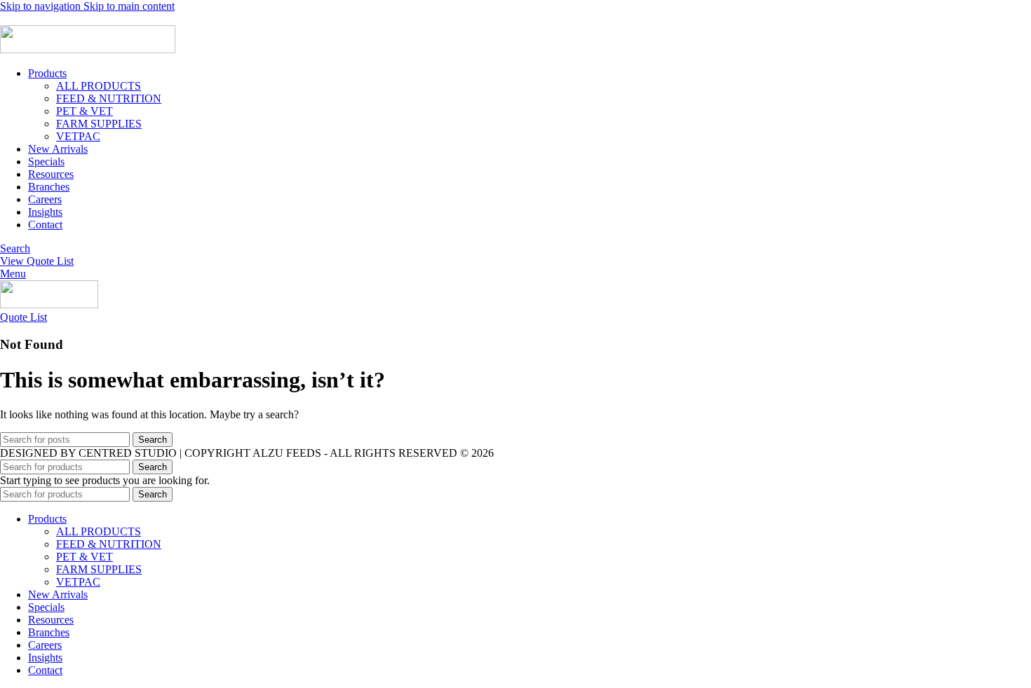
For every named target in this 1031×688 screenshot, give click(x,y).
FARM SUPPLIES (99, 124)
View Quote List (37, 261)
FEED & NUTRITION (108, 98)
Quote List (23, 317)
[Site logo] (87, 49)
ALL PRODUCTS (98, 86)
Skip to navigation (41, 6)
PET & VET (84, 111)
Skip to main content (129, 6)
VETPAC (78, 136)
